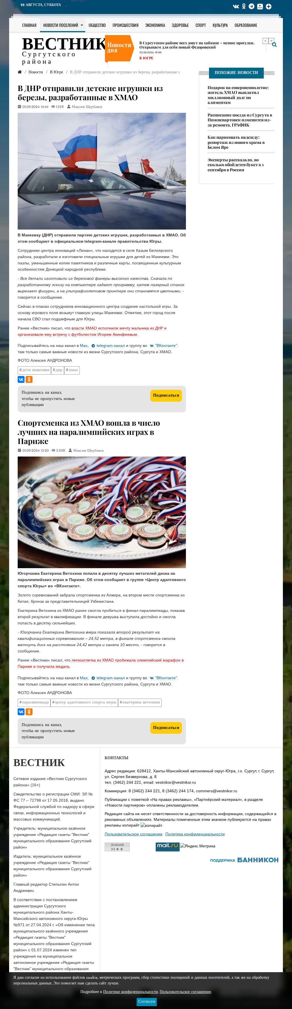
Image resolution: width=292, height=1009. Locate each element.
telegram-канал (111, 345)
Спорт (201, 25)
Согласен (146, 1002)
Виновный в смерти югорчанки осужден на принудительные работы (202, 42)
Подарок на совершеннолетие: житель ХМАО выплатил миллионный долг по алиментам (238, 95)
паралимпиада (35, 702)
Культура (220, 25)
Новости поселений (60, 25)
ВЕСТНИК (65, 45)
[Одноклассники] (29, 379)
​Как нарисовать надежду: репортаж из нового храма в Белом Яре (236, 142)
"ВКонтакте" (166, 345)
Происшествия (126, 25)
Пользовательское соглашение (134, 834)
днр (59, 370)
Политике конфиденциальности (130, 992)
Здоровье (180, 25)
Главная (29, 25)
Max (84, 345)
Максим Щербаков (87, 107)
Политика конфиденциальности (195, 834)
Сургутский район (158, 54)
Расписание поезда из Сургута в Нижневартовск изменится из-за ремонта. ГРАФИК (240, 120)
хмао (73, 370)
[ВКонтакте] (21, 379)
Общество (97, 25)
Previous (265, 41)
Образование (246, 25)
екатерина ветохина (141, 702)
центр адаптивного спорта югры (85, 702)
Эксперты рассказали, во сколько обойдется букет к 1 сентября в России (236, 164)
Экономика (155, 25)
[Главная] (20, 72)
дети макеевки (35, 370)
